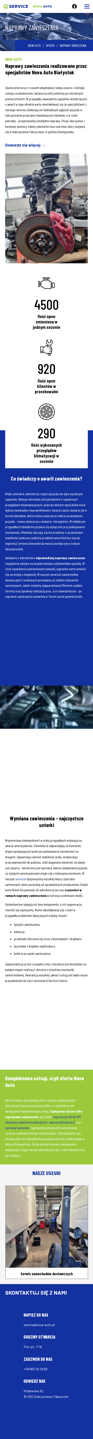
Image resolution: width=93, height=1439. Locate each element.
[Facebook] (74, 6)
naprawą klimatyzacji (62, 1122)
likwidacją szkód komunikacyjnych (26, 1122)
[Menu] (87, 6)
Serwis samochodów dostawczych (47, 1273)
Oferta (50, 45)
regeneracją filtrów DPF (67, 1117)
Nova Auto (34, 45)
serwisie (20, 879)
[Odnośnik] (15, 6)
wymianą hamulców (17, 1128)
